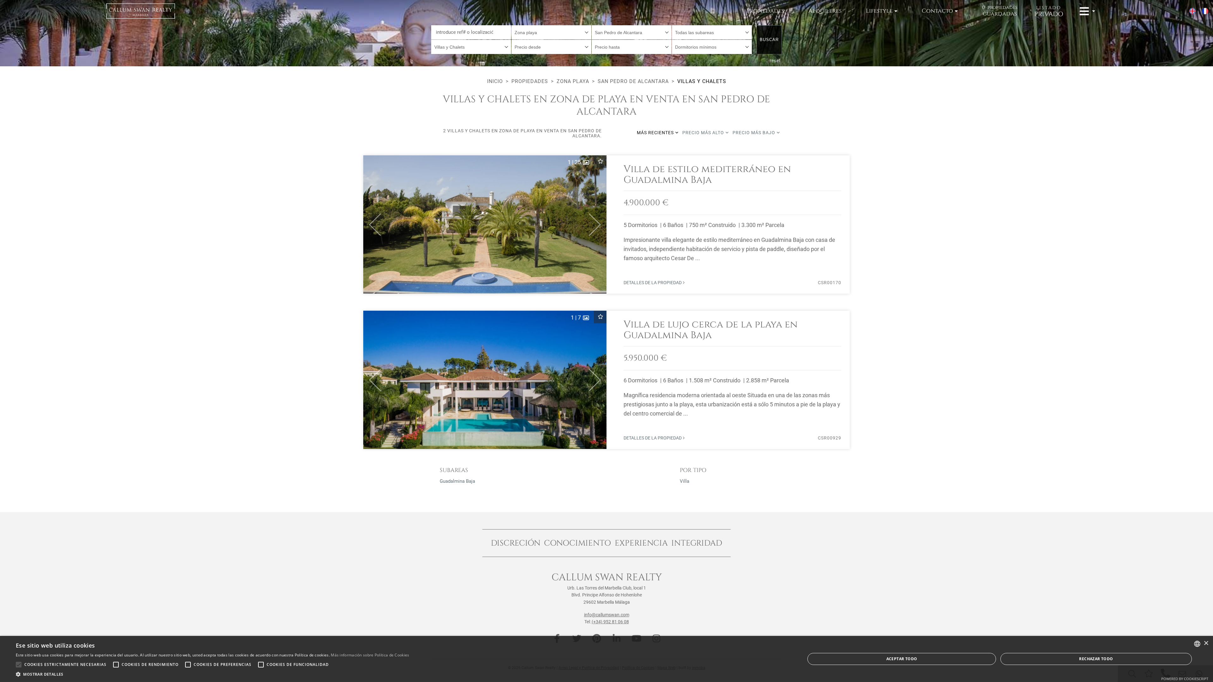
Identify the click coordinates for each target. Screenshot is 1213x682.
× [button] (1206, 643)
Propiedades (765, 11)
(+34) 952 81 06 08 (610, 621)
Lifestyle (879, 11)
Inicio (495, 81)
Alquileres (825, 11)
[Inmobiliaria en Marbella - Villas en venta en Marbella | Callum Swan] (140, 11)
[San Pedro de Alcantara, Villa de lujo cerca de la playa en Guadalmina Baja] (606, 380)
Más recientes (656, 132)
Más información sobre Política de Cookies (370, 655)
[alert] (606, 659)
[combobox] (551, 32)
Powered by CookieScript (1184, 678)
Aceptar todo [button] (901, 658)
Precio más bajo (754, 132)
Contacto (937, 11)
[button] (372, 224)
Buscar (769, 39)
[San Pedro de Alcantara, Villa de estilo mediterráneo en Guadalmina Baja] (606, 224)
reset (775, 60)
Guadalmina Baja (457, 481)
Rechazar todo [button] (1096, 658)
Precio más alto (703, 132)
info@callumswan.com (606, 614)
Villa (684, 481)
